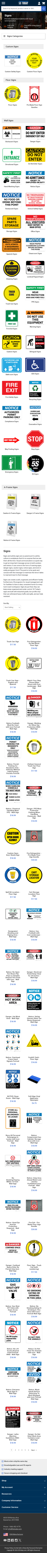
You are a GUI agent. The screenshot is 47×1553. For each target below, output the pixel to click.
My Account (7, 1487)
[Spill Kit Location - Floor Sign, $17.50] (13, 875)
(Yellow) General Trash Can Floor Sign (34, 766)
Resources (7, 1494)
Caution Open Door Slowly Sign (13, 854)
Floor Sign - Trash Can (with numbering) (34, 1267)
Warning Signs (35, 327)
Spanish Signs (11, 254)
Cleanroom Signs (35, 253)
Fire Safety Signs (11, 397)
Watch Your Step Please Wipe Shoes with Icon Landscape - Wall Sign (34, 684)
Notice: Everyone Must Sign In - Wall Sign (13, 1391)
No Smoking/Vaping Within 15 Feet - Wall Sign (13, 1181)
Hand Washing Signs (12, 186)
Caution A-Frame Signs (11, 513)
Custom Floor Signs (34, 72)
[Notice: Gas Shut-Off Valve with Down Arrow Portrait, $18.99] (13, 1289)
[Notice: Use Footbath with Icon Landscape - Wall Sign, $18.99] (34, 914)
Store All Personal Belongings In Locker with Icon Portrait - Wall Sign (13, 1139)
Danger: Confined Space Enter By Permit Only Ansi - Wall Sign (13, 1268)
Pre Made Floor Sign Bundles (34, 106)
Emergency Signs (11, 472)
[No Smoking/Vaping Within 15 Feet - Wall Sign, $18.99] (13, 1161)
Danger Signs (35, 141)
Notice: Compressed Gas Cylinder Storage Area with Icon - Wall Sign (34, 1139)
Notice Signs (35, 186)
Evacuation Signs (35, 424)
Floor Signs (11, 80)
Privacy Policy (9, 1548)
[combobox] (23, 8)
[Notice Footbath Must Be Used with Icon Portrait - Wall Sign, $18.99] (13, 706)
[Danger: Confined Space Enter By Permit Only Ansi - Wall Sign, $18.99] (13, 1248)
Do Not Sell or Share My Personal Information (28, 1548)
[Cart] (44, 3)
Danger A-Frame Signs (35, 513)
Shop (4, 1480)
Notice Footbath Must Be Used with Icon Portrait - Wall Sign (13, 726)
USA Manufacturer (16, 1534)
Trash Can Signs (12, 304)
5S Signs (35, 474)
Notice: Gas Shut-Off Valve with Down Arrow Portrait (13, 1309)
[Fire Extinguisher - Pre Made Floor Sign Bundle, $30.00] (34, 836)
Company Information (11, 1500)
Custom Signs (12, 46)
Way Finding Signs (12, 449)
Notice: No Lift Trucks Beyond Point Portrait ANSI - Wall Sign (12, 1351)
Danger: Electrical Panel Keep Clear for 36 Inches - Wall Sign (34, 975)
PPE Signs (35, 302)
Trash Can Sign (13, 642)
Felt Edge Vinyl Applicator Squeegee (34, 1098)
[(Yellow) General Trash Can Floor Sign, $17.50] (34, 747)
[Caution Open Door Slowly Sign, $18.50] (13, 836)
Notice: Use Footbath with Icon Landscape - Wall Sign (34, 934)
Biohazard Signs (11, 142)
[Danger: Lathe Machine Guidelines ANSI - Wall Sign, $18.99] (13, 1417)
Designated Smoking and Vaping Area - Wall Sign (12, 934)
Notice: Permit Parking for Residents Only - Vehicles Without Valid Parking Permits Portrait (13, 768)
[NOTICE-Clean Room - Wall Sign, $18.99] (13, 1079)
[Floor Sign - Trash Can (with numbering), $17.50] (34, 1248)
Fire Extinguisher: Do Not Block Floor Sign (34, 643)
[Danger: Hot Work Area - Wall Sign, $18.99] (13, 999)
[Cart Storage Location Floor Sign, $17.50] (34, 875)
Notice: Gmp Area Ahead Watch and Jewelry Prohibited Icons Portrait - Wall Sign (34, 1182)
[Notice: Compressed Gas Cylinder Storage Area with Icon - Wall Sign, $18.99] (34, 1118)
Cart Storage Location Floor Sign (34, 894)
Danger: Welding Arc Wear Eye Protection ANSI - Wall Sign (34, 726)
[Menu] (3, 3)
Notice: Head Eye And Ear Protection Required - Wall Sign (13, 1226)
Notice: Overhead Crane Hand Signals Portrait (13, 1059)
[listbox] (12, 607)
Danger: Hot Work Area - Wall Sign (13, 1017)
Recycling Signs (35, 399)
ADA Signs (35, 374)
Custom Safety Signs (12, 72)
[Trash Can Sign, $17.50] (13, 624)
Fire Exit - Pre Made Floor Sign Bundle (34, 1224)
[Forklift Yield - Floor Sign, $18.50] (34, 1040)
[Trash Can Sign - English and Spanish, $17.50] (13, 663)
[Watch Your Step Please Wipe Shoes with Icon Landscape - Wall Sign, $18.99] (34, 663)
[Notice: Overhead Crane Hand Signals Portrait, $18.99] (13, 1040)
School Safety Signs (35, 209)
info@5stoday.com (15, 1529)
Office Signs (35, 231)
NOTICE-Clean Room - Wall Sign (13, 1097)
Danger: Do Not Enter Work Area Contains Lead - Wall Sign (34, 1437)
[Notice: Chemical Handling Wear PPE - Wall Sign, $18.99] (13, 791)
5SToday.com (22, 1550)
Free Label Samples (10, 26)
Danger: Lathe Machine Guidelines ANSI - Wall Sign (13, 1437)
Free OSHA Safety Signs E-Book (33, 26)
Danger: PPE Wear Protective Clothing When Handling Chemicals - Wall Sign (34, 813)
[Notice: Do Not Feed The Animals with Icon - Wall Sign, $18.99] (34, 1331)
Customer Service (10, 1507)
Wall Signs (8, 120)
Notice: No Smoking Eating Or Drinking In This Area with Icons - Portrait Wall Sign (34, 1310)
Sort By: (6, 603)
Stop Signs (35, 449)
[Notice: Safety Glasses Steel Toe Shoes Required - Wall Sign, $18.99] (34, 999)
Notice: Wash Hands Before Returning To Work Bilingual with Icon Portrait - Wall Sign (34, 1394)
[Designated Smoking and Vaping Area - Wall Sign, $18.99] (13, 914)
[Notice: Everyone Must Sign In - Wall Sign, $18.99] (13, 1372)
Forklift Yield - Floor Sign (34, 1058)
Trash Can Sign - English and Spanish (13, 682)
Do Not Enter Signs (35, 164)
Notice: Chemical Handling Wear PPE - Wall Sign (13, 810)
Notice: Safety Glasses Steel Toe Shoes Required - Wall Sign (34, 1019)
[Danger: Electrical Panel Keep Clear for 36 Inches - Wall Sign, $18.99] (34, 955)
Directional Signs (11, 164)
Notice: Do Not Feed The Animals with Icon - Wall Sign (34, 1351)
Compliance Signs (12, 421)
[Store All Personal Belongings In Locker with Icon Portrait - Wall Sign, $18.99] (13, 1118)
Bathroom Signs (12, 374)
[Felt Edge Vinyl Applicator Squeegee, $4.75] (34, 1079)
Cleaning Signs (11, 279)
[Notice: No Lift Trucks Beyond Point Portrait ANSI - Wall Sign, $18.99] (13, 1331)
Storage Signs (11, 231)
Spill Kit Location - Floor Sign (13, 893)
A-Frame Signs (11, 487)
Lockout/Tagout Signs (35, 277)
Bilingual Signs (35, 352)
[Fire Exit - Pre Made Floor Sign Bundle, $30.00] (34, 1205)
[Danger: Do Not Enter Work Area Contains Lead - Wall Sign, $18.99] (34, 1417)
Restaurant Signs (11, 209)
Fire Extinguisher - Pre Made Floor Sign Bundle (34, 855)
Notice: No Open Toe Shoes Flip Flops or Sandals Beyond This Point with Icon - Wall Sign (13, 976)
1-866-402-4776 (15, 1527)
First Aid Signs (11, 329)
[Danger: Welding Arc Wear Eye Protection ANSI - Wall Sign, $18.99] (34, 706)
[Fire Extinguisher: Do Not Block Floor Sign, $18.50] (34, 624)
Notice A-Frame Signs (12, 540)
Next (33, 1450)
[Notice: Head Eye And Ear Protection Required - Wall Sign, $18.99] (13, 1205)
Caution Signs (12, 352)
